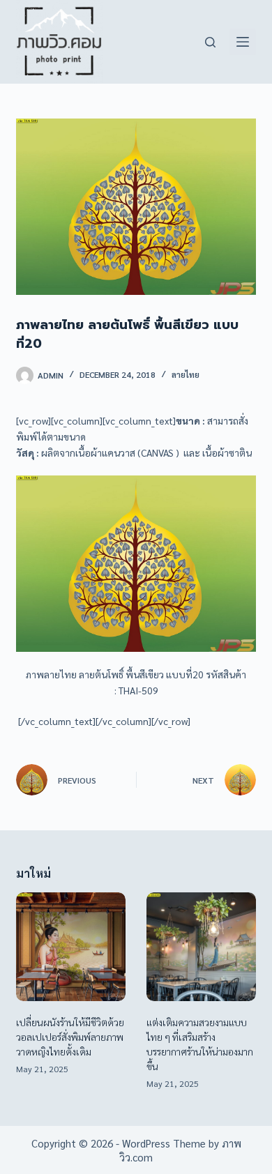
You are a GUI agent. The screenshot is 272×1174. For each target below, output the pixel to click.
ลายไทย (185, 374)
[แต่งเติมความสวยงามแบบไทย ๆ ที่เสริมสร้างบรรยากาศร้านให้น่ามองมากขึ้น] (201, 947)
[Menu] (242, 42)
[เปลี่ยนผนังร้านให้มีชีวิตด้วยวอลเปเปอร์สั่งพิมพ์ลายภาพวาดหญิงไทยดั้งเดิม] (71, 947)
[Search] (210, 42)
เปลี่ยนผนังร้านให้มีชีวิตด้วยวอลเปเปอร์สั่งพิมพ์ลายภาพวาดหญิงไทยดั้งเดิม (70, 1037)
